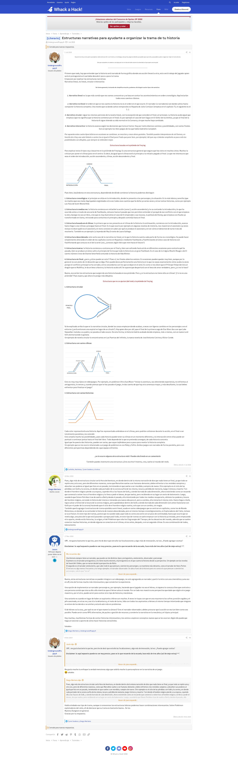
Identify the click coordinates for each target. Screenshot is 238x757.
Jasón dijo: (70, 644)
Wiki (166, 9)
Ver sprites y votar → (119, 26)
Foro (159, 9)
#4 (190, 638)
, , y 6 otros (84, 469)
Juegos (138, 9)
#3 (190, 536)
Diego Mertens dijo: (73, 680)
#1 (190, 52)
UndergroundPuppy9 (56, 42)
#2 (190, 476)
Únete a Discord (181, 9)
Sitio (129, 9)
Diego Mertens (54, 489)
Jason (54, 549)
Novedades (51, 2)
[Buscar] (169, 2)
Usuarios (60, 2)
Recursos (149, 9)
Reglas (73, 2)
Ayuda (67, 2)
